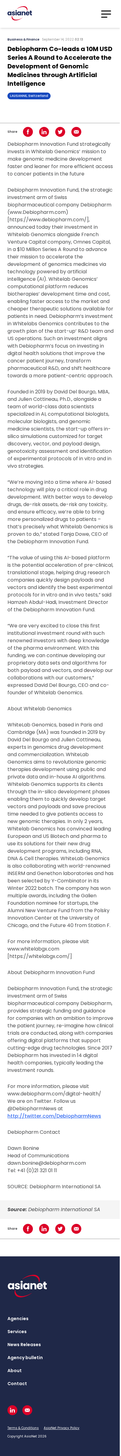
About (14, 1370)
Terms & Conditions (23, 1428)
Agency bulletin (25, 1357)
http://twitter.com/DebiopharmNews (54, 1116)
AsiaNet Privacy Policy (61, 1428)
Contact (17, 1383)
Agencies (18, 1318)
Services (17, 1331)
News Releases (24, 1344)
